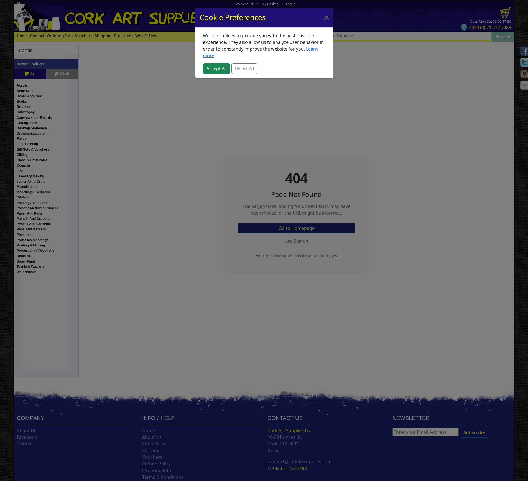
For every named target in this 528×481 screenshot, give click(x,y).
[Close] (326, 17)
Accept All (216, 69)
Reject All (244, 69)
